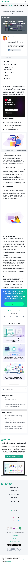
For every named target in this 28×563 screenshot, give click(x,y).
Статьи (11, 5)
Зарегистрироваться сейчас (14, 304)
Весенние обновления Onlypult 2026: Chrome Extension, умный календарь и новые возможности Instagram (14, 377)
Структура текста (8, 72)
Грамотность (7, 78)
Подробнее (8, 561)
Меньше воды (7, 61)
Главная (3, 10)
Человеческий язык (9, 64)
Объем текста (7, 70)
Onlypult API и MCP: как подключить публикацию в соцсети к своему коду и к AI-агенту (14, 359)
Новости (16, 5)
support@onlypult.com (14, 541)
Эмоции (5, 75)
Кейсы (22, 5)
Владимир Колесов (12, 36)
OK (23, 559)
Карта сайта (14, 538)
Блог (8, 10)
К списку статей (15, 311)
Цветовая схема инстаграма (12, 402)
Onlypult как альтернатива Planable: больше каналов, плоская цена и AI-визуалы (14, 340)
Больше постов (14, 383)
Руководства (4, 5)
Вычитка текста (8, 67)
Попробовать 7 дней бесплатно (14, 456)
